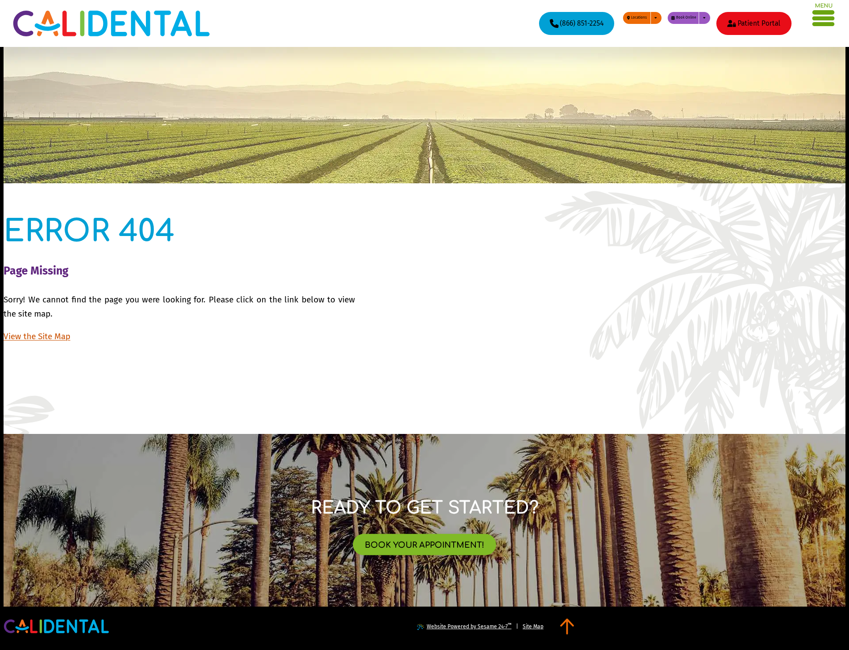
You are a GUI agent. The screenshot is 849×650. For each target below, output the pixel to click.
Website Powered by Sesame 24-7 (469, 626)
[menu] (823, 16)
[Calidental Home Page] (111, 23)
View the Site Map (37, 336)
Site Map (533, 626)
